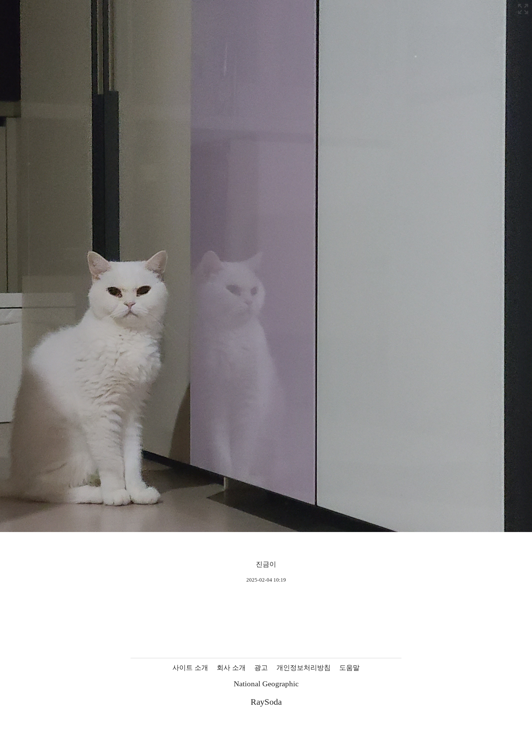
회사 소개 (231, 667)
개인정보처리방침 (303, 667)
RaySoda (266, 702)
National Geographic (266, 683)
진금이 (266, 564)
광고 (261, 667)
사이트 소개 (190, 667)
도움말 (349, 667)
